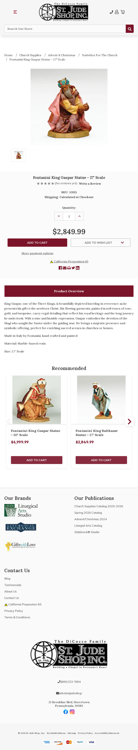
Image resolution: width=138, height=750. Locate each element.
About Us (10, 591)
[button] (15, 12)
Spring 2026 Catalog (88, 512)
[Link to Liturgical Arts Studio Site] (21, 510)
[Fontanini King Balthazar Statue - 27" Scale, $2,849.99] (101, 400)
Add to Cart (36, 460)
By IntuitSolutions (56, 733)
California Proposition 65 (70, 261)
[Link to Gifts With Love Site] (21, 546)
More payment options (37, 253)
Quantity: (69, 207)
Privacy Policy (13, 611)
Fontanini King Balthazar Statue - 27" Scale (97, 433)
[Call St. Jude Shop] (111, 12)
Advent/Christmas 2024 (90, 519)
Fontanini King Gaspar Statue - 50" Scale (35, 433)
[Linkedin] (77, 268)
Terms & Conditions (17, 617)
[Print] (69, 268)
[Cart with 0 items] (122, 12)
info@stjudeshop (70, 693)
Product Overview (69, 291)
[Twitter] (73, 268)
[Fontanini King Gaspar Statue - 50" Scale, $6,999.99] (36, 400)
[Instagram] (72, 712)
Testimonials (12, 585)
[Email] (64, 268)
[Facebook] (60, 268)
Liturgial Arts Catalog (88, 525)
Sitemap (72, 733)
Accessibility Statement (107, 733)
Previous (8, 421)
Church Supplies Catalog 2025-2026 (98, 506)
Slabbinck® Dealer (87, 532)
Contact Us (11, 598)
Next (129, 421)
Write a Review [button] (90, 183)
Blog (7, 578)
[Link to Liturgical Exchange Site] (21, 527)
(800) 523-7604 (70, 681)
